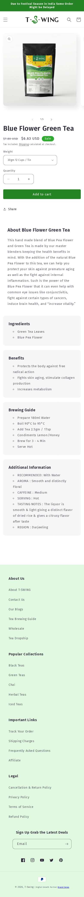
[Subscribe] (66, 844)
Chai (12, 685)
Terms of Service (21, 807)
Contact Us (17, 600)
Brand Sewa (63, 887)
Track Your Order (21, 731)
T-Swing (29, 887)
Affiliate (15, 760)
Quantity (9, 170)
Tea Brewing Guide (22, 619)
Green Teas (17, 675)
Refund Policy (19, 817)
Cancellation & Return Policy (30, 787)
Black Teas (17, 665)
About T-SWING (20, 590)
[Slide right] (51, 119)
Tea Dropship (18, 638)
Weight (8, 151)
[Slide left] (32, 119)
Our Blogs (16, 609)
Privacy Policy (19, 797)
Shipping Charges (21, 741)
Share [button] (12, 209)
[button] (5, 19)
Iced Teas (16, 704)
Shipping (24, 144)
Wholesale (16, 628)
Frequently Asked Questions (30, 751)
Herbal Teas (17, 694)
